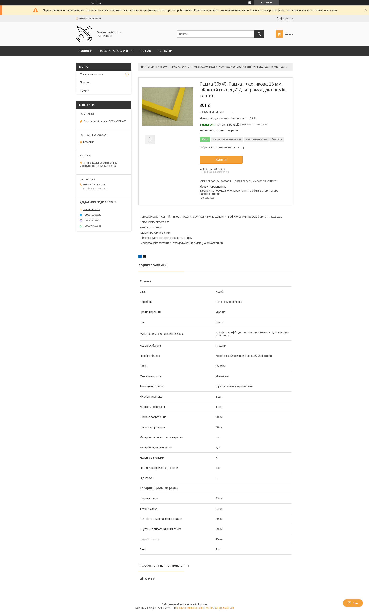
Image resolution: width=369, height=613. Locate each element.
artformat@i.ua (91, 209)
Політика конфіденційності (219, 607)
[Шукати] (259, 34)
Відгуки (84, 90)
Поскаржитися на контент (189, 607)
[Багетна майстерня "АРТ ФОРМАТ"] (84, 40)
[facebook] (140, 257)
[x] (144, 257)
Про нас (145, 50)
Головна (86, 50)
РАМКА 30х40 (180, 66)
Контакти (165, 50)
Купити (221, 159)
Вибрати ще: (222, 147)
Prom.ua (202, 604)
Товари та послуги (113, 50)
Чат (355, 603)
